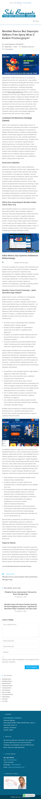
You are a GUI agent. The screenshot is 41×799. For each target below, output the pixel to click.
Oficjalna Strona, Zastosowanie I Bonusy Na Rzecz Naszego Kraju (20, 593)
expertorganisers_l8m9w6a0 (14, 44)
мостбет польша (26, 566)
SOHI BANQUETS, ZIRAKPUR (12, 718)
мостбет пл (17, 566)
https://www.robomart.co (15, 92)
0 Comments (9, 49)
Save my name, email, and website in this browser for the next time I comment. (20, 661)
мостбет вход (9, 566)
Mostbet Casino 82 (28, 47)
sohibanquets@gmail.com (16, 767)
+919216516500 (27, 3)
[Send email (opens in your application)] (20, 5)
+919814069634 (17, 3)
